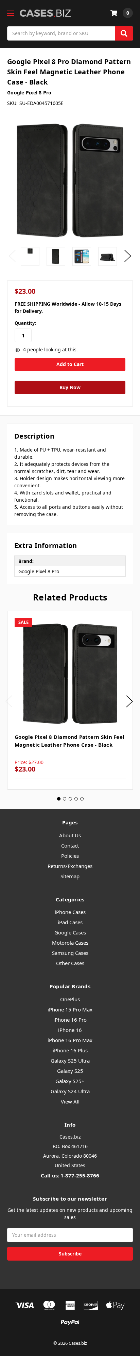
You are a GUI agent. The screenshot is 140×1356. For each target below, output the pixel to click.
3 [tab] (70, 799)
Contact (70, 845)
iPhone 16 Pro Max (70, 1040)
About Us (70, 835)
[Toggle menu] (10, 13)
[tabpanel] (70, 700)
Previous (12, 256)
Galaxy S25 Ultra (70, 1060)
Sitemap (70, 876)
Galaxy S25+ (70, 1081)
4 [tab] (76, 799)
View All (70, 1101)
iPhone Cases (70, 912)
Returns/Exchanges (70, 866)
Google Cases (70, 932)
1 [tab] (58, 799)
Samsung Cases (70, 952)
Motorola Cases (70, 942)
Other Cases (70, 963)
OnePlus (70, 999)
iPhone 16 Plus (70, 1050)
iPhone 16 (70, 1029)
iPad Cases (70, 922)
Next (128, 256)
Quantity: (25, 323)
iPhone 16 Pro (70, 1019)
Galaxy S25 (70, 1070)
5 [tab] (82, 799)
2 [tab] (64, 799)
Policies (70, 855)
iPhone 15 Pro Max (70, 1009)
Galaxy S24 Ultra (70, 1091)
